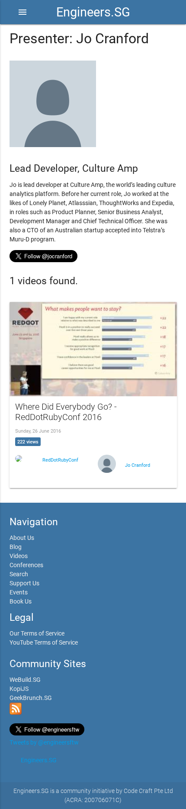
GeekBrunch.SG (31, 697)
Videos (19, 555)
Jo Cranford (137, 465)
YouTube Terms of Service (44, 642)
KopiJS (19, 688)
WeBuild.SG (25, 679)
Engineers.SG (93, 12)
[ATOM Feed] (16, 712)
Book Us (21, 601)
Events (19, 592)
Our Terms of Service (37, 633)
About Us (22, 537)
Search (19, 574)
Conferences (26, 565)
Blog (16, 546)
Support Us (24, 583)
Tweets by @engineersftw (44, 742)
